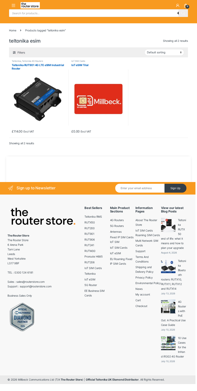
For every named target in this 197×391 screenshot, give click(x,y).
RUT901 (89, 233)
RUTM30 (89, 251)
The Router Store (71, 379)
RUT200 (89, 228)
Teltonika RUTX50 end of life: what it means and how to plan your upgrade (173, 233)
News (138, 288)
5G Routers (117, 225)
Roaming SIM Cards (147, 235)
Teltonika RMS (93, 216)
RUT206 (89, 262)
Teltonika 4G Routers (32, 61)
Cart (138, 300)
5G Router (90, 285)
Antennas (116, 231)
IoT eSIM (89, 279)
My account (142, 294)
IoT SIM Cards (78, 61)
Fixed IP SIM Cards (122, 237)
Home (12, 30)
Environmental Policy (148, 283)
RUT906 (89, 239)
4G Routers (117, 220)
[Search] (183, 13)
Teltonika (16, 61)
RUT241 (89, 245)
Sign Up (175, 188)
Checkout (141, 306)
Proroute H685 (93, 256)
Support (140, 251)
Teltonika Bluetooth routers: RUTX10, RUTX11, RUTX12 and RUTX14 (173, 274)
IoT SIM (114, 241)
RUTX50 (89, 222)
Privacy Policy (144, 277)
